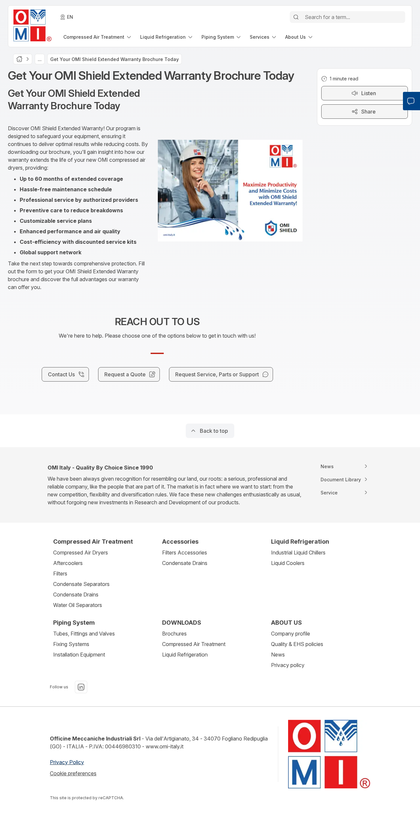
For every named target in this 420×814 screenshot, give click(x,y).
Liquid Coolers (287, 563)
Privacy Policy (67, 762)
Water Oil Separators (77, 605)
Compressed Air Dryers (80, 552)
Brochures (174, 633)
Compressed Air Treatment (193, 644)
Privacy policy (287, 665)
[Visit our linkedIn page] (81, 687)
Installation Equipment (79, 654)
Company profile (290, 633)
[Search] (296, 17)
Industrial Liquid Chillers (298, 552)
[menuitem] (97, 36)
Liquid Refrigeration (185, 654)
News (278, 654)
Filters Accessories (184, 552)
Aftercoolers (68, 563)
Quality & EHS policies (297, 644)
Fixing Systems (71, 644)
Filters (60, 573)
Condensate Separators (81, 584)
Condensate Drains (75, 594)
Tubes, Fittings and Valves (84, 633)
